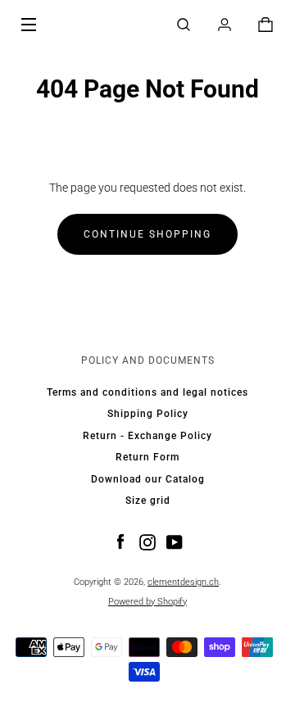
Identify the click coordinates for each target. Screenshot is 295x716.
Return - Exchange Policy (147, 436)
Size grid (147, 500)
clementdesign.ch (183, 582)
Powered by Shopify (147, 601)
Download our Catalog (148, 479)
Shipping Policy (147, 413)
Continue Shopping (147, 234)
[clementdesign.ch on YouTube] (174, 541)
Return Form (147, 457)
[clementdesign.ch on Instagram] (147, 541)
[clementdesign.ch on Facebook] (120, 541)
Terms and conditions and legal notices (147, 392)
